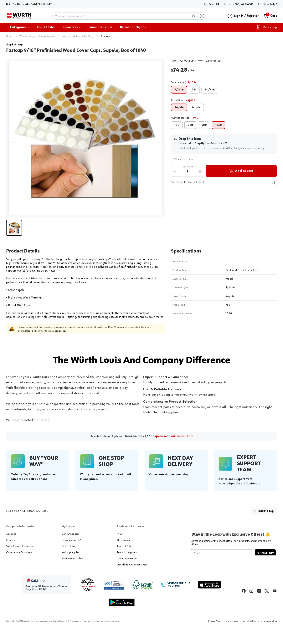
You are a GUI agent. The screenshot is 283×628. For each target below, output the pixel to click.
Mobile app (270, 27)
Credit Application (127, 558)
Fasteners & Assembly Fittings (78, 36)
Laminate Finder (101, 27)
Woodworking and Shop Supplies (37, 36)
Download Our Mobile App (132, 564)
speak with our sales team (173, 436)
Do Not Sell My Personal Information (260, 621)
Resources (70, 27)
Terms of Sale (124, 546)
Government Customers (19, 552)
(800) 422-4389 (37, 511)
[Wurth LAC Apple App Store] (209, 585)
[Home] (19, 16)
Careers (10, 540)
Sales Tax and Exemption (20, 546)
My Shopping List (71, 552)
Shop (14, 44)
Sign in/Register (70, 534)
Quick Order (46, 27)
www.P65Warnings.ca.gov (52, 330)
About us (11, 534)
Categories (18, 27)
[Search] (193, 16)
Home (9, 36)
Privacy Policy (214, 621)
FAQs (119, 534)
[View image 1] (85, 138)
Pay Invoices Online (72, 558)
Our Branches (124, 540)
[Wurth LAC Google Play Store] (121, 602)
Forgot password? (71, 540)
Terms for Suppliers (127, 552)
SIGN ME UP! (265, 553)
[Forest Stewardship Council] (142, 585)
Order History (69, 546)
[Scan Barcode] (201, 16)
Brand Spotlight (132, 27)
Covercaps (106, 36)
